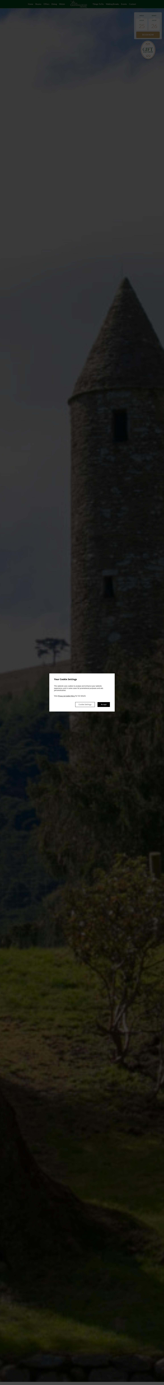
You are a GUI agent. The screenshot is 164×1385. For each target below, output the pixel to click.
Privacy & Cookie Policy (66, 696)
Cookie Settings (85, 704)
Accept (104, 704)
